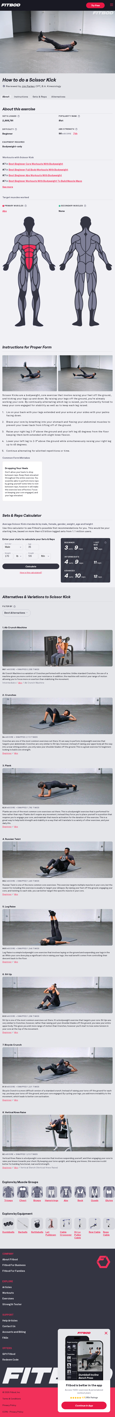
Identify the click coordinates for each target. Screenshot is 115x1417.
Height (31, 553)
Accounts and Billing (14, 1332)
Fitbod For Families (13, 1271)
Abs (4, 210)
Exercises (8, 1298)
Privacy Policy (9, 1405)
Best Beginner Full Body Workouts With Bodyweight (38, 170)
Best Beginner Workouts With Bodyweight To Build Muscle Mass (45, 181)
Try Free (95, 5)
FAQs (5, 1338)
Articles (7, 1287)
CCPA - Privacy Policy (12, 1412)
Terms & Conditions (11, 1399)
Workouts (8, 1293)
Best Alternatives (14, 613)
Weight (8, 553)
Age (29, 544)
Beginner (7, 753)
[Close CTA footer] (106, 1333)
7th (75, 133)
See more (7, 186)
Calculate (30, 566)
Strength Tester (12, 1304)
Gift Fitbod (8, 1354)
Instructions (21, 97)
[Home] (10, 5)
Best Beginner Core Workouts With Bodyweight (36, 164)
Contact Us (8, 1326)
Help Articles (10, 1320)
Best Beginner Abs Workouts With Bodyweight (35, 175)
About (5, 97)
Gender (8, 544)
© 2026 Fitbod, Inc (11, 1392)
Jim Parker (28, 86)
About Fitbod (10, 1259)
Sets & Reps (40, 97)
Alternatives (58, 97)
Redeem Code (10, 1360)
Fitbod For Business (14, 1265)
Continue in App (84, 1405)
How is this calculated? (31, 573)
